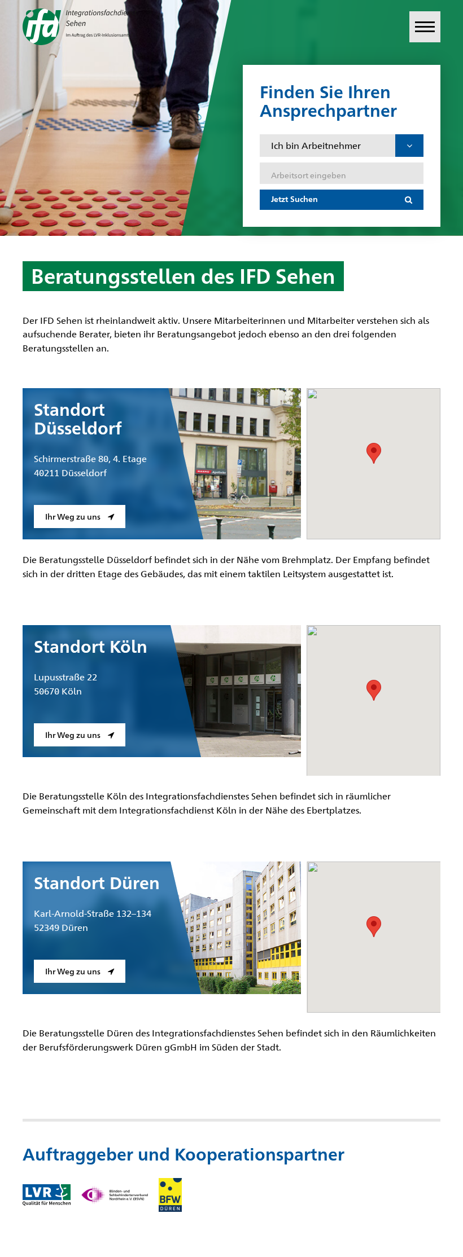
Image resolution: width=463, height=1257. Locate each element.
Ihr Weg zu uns (73, 516)
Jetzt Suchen (294, 199)
